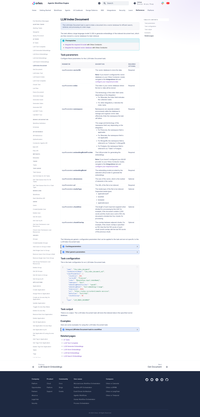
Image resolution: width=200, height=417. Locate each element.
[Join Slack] (162, 3)
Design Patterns (92, 10)
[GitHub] (166, 391)
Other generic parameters (75, 252)
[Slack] (161, 391)
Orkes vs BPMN (111, 387)
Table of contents (151, 19)
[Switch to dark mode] (99, 3)
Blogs (61, 387)
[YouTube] (167, 3)
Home (34, 10)
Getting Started (45, 10)
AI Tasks (67, 340)
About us (35, 395)
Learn (131, 10)
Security (122, 10)
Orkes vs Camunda (112, 383)
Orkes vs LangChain (113, 391)
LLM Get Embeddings (71, 353)
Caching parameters (73, 246)
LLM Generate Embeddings (73, 346)
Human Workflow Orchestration (84, 399)
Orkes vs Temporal (112, 395)
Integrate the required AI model (75, 44)
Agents (67, 10)
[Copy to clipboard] (137, 267)
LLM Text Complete (71, 343)
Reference (140, 10)
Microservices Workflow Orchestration (87, 383)
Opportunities (36, 387)
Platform (151, 10)
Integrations (111, 10)
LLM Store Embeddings (72, 350)
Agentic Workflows (80, 395)
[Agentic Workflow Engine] (37, 3)
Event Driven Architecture (82, 391)
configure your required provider (106, 82)
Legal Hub (35, 399)
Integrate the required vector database (78, 48)
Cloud (49, 383)
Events (61, 391)
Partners (34, 391)
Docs (60, 383)
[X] (146, 391)
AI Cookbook (78, 10)
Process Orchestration (81, 403)
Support (49, 391)
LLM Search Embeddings (73, 356)
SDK (102, 10)
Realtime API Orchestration (83, 387)
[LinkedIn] (156, 391)
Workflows (58, 10)
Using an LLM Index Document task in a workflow (84, 329)
